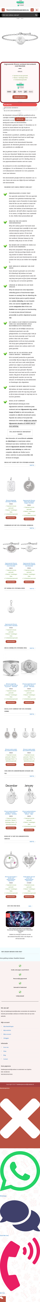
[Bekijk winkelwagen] (36, 9)
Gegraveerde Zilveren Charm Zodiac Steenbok (10, 625)
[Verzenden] (36, 15)
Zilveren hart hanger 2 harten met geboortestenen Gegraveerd (11, 878)
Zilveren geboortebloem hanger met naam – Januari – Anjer (29, 813)
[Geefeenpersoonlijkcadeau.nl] (17, 10)
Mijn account (7, 1034)
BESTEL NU (20, 119)
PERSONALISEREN (20, 97)
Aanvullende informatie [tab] (11, 108)
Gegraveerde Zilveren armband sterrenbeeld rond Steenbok (29, 565)
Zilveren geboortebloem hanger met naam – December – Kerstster (11, 813)
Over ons (6, 1047)
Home (18, 18)
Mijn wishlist (7, 1030)
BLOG (30, 906)
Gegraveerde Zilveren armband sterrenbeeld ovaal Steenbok (11, 565)
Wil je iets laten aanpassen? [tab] (12, 111)
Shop (22, 18)
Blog (4, 1055)
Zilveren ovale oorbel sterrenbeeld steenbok (11, 750)
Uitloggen (6, 1038)
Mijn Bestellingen (8, 1026)
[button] (3, 9)
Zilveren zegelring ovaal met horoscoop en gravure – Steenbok (29, 685)
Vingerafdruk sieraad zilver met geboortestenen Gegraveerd (29, 878)
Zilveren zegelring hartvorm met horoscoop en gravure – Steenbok (11, 685)
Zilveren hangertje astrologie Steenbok (11, 501)
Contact (5, 1059)
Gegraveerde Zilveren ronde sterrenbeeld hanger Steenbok (29, 502)
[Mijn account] (32, 9)
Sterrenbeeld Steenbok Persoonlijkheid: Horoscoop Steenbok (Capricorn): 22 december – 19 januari (20, 930)
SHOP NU (32, 465)
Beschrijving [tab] (8, 105)
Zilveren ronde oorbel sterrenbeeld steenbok (29, 750)
